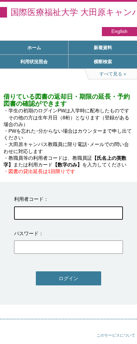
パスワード (26, 233)
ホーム (34, 47)
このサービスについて (116, 335)
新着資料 (103, 47)
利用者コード (29, 199)
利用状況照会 (34, 61)
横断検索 (103, 61)
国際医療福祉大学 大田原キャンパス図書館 (74, 12)
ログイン (68, 278)
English (119, 31)
